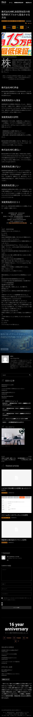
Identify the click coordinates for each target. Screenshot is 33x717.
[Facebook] (4, 638)
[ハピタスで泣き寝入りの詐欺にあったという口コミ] (16, 477)
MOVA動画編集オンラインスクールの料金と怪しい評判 (24, 458)
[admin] (5, 362)
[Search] (29, 375)
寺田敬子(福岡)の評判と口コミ (8, 392)
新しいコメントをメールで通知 (10, 603)
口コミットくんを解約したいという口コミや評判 (17, 418)
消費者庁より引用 (16, 82)
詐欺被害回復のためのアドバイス (9, 658)
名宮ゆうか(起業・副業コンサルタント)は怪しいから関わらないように (9, 459)
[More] (28, 27)
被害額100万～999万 (12, 21)
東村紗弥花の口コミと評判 (8, 385)
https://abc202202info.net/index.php (18, 223)
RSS (27, 638)
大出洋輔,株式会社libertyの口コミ (16, 422)
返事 (7, 560)
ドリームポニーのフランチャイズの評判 (15, 515)
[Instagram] (14, 638)
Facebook (9, 638)
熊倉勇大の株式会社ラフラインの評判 (14, 540)
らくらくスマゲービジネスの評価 (9, 654)
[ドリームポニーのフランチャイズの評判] (16, 504)
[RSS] (24, 638)
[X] (15, 641)
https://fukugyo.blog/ (14, 358)
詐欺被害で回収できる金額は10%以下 (10, 650)
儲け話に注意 (4, 21)
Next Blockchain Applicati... (8, 396)
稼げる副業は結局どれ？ (7, 670)
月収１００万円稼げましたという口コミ (10, 674)
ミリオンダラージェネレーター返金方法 (10, 661)
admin (11, 356)
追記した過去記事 (20, 21)
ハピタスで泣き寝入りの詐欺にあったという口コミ (13, 388)
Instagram (19, 638)
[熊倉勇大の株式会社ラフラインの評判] (16, 529)
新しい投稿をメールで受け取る (10, 605)
